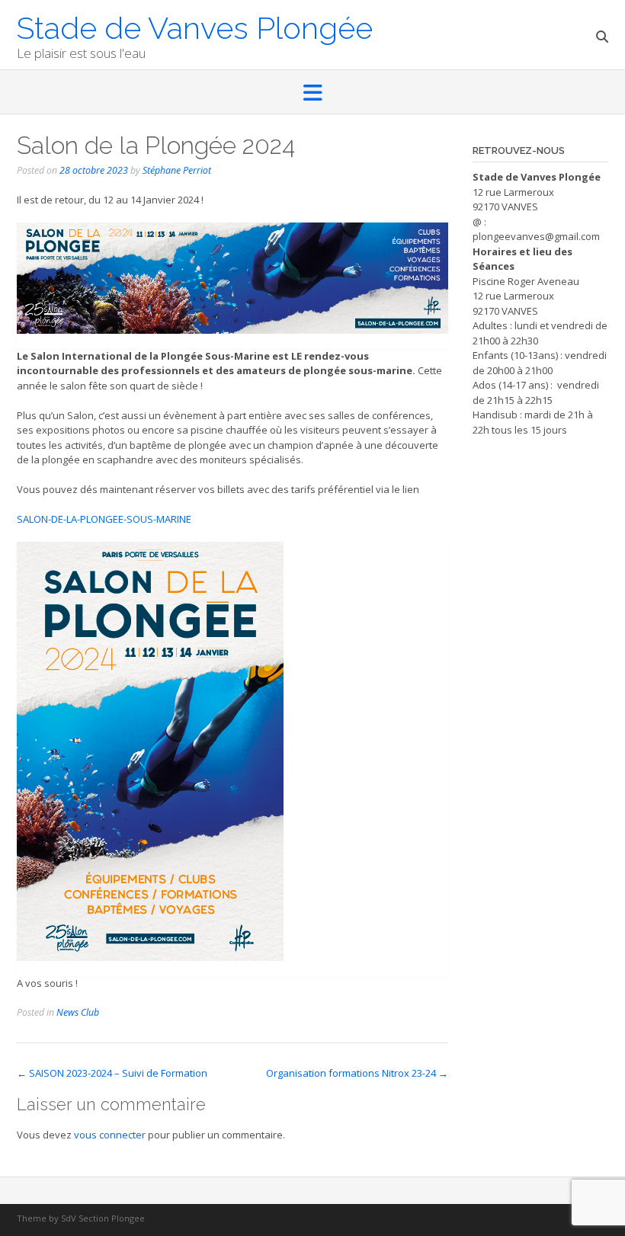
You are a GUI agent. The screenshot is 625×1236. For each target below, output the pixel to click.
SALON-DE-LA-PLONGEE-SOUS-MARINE (104, 519)
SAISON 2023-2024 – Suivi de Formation (112, 1073)
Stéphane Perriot (177, 170)
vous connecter (110, 1135)
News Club (77, 1012)
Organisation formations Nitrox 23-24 (357, 1073)
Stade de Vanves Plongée (195, 26)
